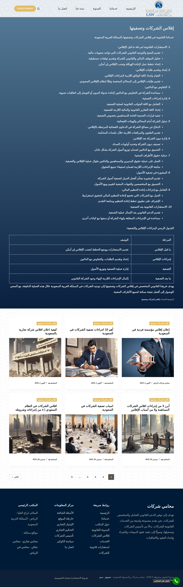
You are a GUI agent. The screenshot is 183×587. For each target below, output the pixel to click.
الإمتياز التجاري (65, 524)
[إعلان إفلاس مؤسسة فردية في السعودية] (148, 357)
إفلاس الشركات (100, 535)
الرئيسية (130, 8)
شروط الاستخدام (80, 578)
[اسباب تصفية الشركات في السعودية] (91, 433)
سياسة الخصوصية (62, 578)
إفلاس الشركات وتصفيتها (159, 323)
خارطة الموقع (66, 518)
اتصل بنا (62, 8)
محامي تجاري (30, 541)
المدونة (97, 8)
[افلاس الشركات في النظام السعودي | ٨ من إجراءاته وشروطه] (35, 433)
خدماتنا (113, 8)
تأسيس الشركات (64, 535)
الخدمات (104, 541)
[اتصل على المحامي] (176, 581)
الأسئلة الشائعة (65, 512)
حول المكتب (102, 524)
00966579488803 (25, 8)
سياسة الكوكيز (65, 541)
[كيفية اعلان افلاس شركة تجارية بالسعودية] (35, 357)
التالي (16, 477)
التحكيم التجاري (65, 529)
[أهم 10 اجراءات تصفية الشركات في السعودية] (91, 357)
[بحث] (38, 9)
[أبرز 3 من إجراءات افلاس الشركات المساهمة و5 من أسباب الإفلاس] (148, 433)
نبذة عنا (80, 8)
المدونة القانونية (100, 529)
